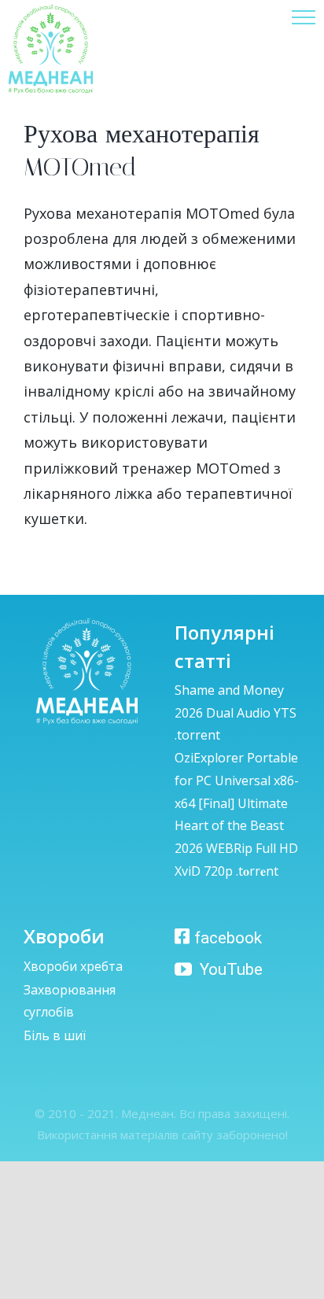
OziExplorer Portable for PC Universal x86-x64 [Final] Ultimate (237, 780)
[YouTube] (215, 967)
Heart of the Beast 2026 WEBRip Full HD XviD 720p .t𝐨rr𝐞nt (236, 848)
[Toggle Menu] (303, 17)
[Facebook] (218, 934)
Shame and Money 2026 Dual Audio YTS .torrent (235, 712)
